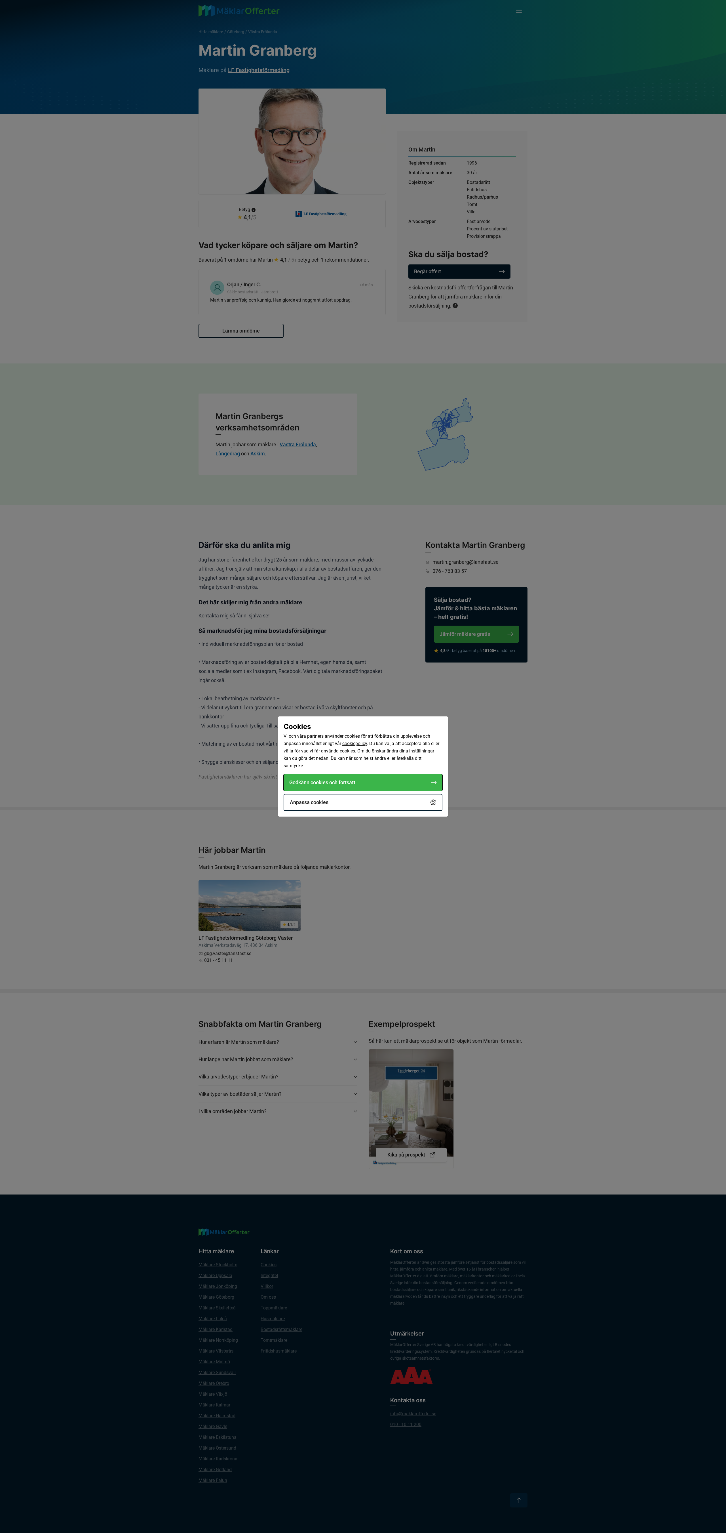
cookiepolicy (354, 743)
